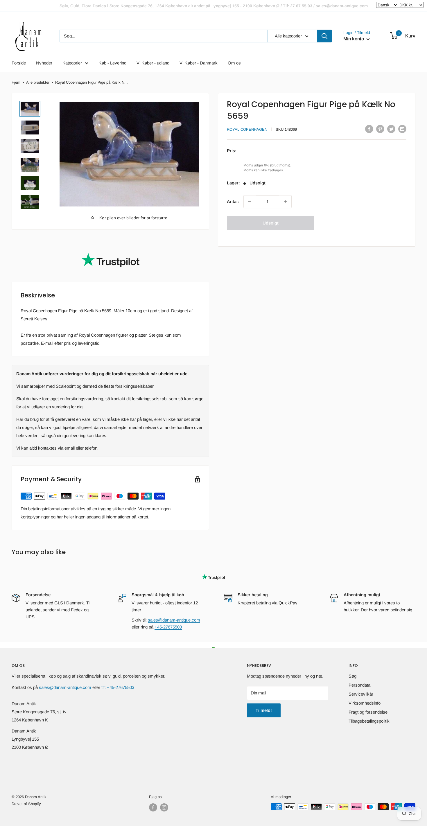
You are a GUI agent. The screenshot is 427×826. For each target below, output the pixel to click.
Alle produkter (37, 82)
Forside (19, 62)
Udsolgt (271, 222)
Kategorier (72, 62)
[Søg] (324, 36)
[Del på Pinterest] (380, 129)
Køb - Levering (112, 62)
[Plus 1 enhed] (285, 201)
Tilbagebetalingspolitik (369, 721)
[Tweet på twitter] (391, 129)
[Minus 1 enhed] (250, 201)
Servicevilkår (361, 694)
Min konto (354, 38)
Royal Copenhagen (247, 129)
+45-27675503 (168, 626)
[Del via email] (402, 129)
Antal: (233, 201)
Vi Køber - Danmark (199, 62)
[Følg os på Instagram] (164, 807)
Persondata (359, 685)
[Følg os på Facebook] (153, 807)
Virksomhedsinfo (365, 703)
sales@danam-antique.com (174, 619)
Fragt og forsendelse (368, 712)
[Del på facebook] (369, 129)
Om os (234, 62)
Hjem (16, 82)
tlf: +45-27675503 (117, 687)
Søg (352, 676)
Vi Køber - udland (153, 62)
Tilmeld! (264, 710)
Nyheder (44, 62)
